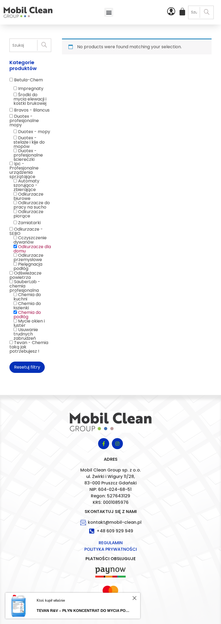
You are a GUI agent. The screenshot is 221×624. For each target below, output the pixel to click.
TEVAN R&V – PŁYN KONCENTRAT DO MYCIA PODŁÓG (84, 610)
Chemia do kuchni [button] (27, 297)
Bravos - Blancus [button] (32, 110)
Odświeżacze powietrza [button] (25, 275)
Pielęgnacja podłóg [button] (27, 266)
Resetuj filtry (27, 367)
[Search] (206, 12)
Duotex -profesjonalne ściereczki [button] (28, 155)
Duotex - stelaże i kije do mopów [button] (29, 142)
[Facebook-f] (103, 443)
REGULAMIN (111, 543)
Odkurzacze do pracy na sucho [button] (31, 205)
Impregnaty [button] (30, 88)
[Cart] (182, 11)
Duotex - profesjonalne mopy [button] (24, 120)
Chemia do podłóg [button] (27, 314)
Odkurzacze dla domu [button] (32, 249)
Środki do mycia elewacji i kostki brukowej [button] (29, 99)
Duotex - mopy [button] (34, 132)
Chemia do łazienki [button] (27, 305)
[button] (108, 12)
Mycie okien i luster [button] (29, 323)
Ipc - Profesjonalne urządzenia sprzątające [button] (24, 170)
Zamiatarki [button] (29, 223)
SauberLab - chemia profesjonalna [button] (24, 286)
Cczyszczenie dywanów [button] (30, 240)
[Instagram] (117, 443)
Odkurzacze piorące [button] (28, 214)
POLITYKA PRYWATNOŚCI (110, 549)
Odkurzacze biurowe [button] (28, 196)
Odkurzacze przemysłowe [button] (28, 257)
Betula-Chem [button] (28, 80)
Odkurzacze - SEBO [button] (26, 231)
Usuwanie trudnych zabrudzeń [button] (25, 334)
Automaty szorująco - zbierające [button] (26, 185)
